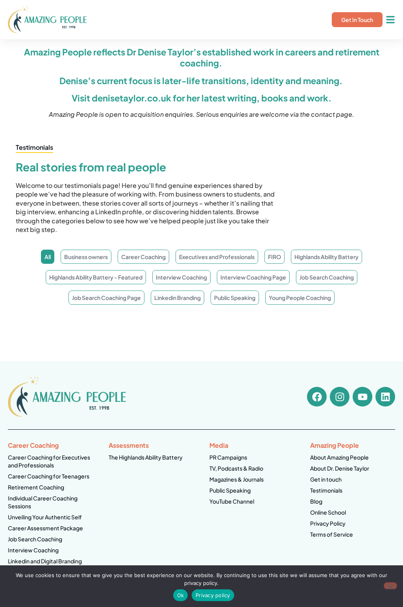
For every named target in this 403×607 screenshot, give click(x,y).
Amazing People (334, 445)
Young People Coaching (300, 297)
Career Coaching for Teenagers (48, 476)
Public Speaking (234, 297)
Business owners (86, 256)
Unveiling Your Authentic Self (45, 517)
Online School (328, 512)
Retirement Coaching (36, 487)
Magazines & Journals (236, 479)
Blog (316, 501)
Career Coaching (143, 256)
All (47, 256)
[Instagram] (339, 397)
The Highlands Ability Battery (146, 457)
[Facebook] (317, 397)
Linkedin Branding (177, 297)
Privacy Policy (328, 523)
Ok (180, 595)
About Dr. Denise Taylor (339, 468)
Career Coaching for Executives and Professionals (49, 461)
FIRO (274, 256)
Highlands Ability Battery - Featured (95, 277)
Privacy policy (213, 595)
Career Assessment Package (45, 528)
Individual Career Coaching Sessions (43, 502)
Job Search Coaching (326, 277)
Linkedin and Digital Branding (45, 561)
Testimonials (326, 490)
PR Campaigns (228, 457)
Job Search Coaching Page (106, 297)
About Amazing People (339, 457)
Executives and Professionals (217, 256)
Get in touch (326, 479)
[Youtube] (362, 397)
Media (218, 445)
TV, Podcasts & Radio (236, 468)
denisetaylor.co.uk (131, 97)
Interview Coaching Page (253, 277)
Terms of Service (331, 534)
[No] (390, 585)
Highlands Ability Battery (326, 256)
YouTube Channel (231, 501)
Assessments (129, 445)
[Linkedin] (385, 397)
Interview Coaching (181, 277)
